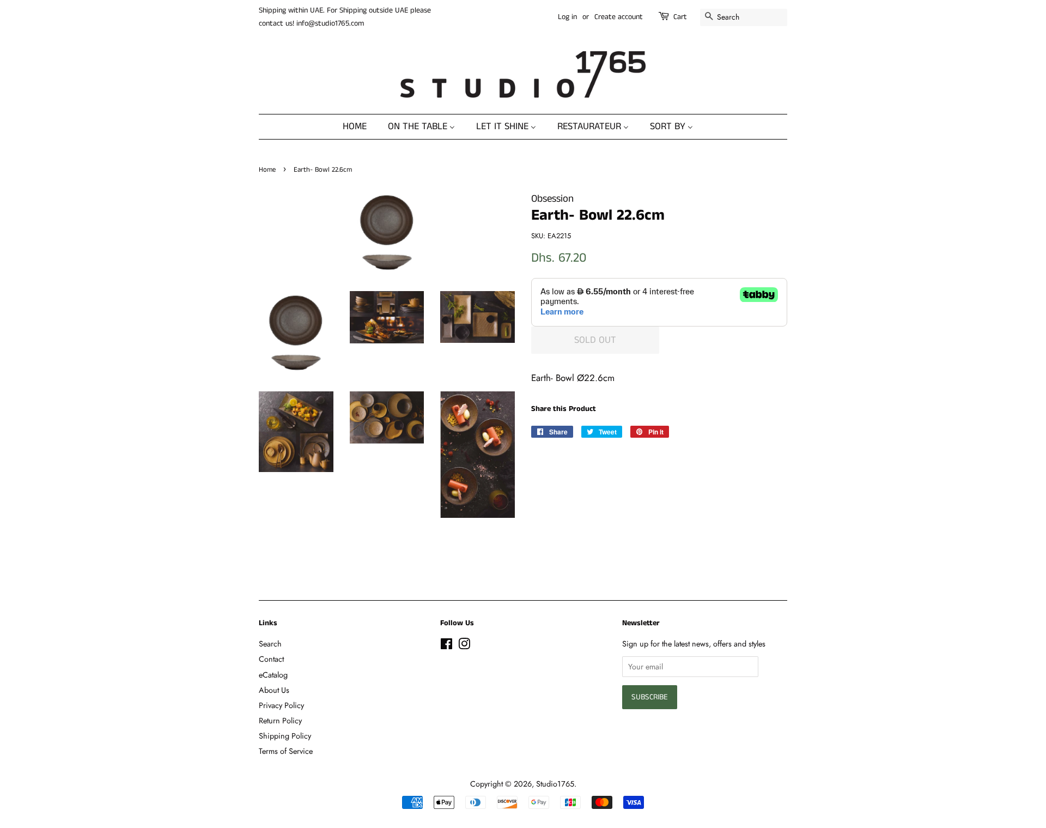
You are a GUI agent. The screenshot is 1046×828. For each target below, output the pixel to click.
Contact (271, 659)
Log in (567, 16)
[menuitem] (360, 126)
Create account (618, 16)
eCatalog (273, 674)
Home (267, 169)
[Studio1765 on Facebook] (446, 645)
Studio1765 (555, 783)
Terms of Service (286, 751)
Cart (680, 16)
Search (270, 643)
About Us (274, 690)
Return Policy (280, 720)
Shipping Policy (285, 735)
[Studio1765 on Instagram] (464, 645)
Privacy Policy (281, 705)
